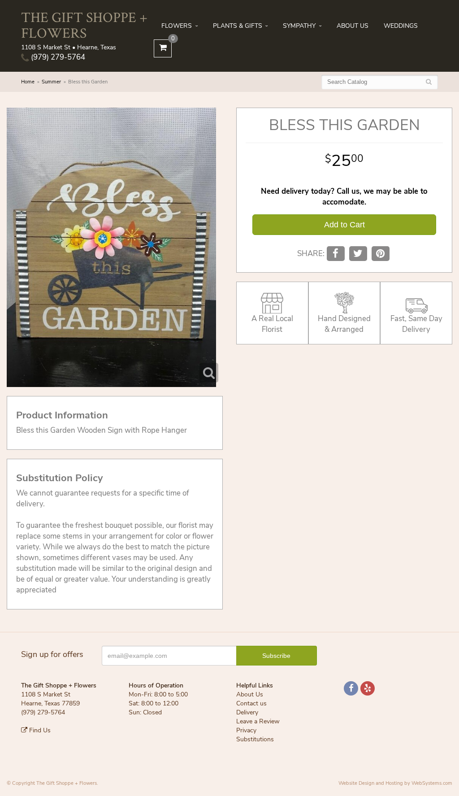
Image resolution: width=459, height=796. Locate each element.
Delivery (247, 712)
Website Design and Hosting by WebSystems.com (395, 783)
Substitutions (255, 739)
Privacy (246, 730)
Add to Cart (344, 224)
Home (28, 81)
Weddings (401, 26)
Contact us (251, 703)
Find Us (39, 730)
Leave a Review (258, 721)
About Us (352, 26)
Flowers (176, 26)
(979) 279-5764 (57, 57)
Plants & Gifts (237, 26)
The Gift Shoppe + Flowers (84, 24)
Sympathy (299, 26)
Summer (51, 81)
